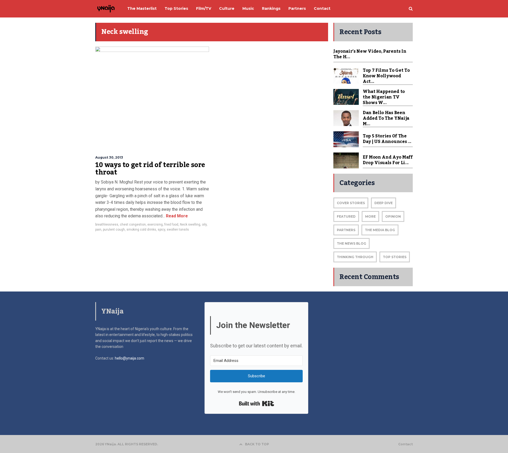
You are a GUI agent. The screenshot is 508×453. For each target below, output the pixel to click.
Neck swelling (190, 224)
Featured (346, 216)
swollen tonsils (178, 229)
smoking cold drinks (141, 229)
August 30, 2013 (109, 157)
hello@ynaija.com (129, 358)
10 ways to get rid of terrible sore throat (150, 168)
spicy (161, 229)
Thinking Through (355, 257)
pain (98, 229)
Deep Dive (383, 203)
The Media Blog (380, 230)
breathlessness (106, 224)
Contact (405, 444)
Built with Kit (256, 403)
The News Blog (351, 243)
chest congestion (133, 224)
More (370, 216)
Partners (346, 230)
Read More (176, 215)
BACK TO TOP (257, 444)
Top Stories (394, 257)
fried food (171, 224)
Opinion (393, 216)
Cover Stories (351, 203)
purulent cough (114, 229)
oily (204, 224)
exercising (155, 224)
